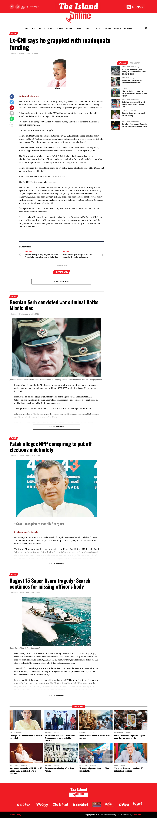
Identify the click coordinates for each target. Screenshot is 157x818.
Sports (50, 28)
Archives (117, 28)
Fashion (87, 28)
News (33, 28)
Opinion (69, 28)
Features (42, 28)
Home (27, 28)
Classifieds (107, 28)
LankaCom (136, 815)
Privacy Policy (15, 815)
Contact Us (128, 28)
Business (60, 28)
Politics (97, 28)
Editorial (78, 28)
